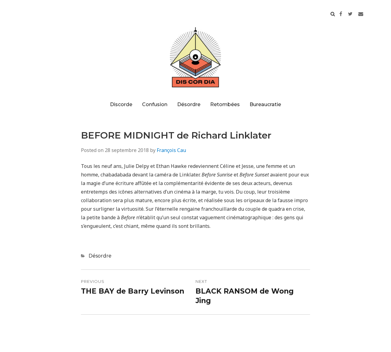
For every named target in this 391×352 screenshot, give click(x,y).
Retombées (225, 104)
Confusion (154, 104)
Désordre (188, 104)
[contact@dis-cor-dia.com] (360, 13)
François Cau (171, 150)
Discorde (121, 104)
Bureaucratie (265, 104)
